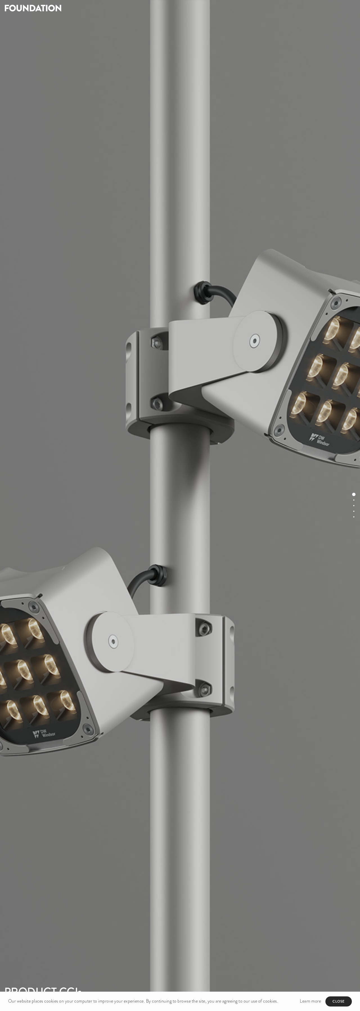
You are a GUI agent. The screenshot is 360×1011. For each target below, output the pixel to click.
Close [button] (338, 1001)
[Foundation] (90, 7)
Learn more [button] (310, 1001)
